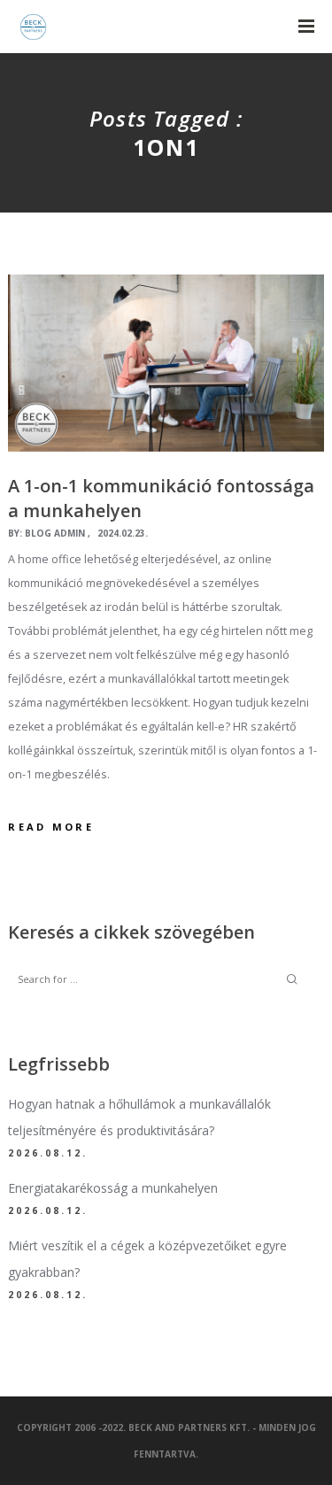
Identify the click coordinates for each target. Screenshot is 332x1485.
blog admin (55, 533)
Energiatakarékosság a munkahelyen (113, 1187)
